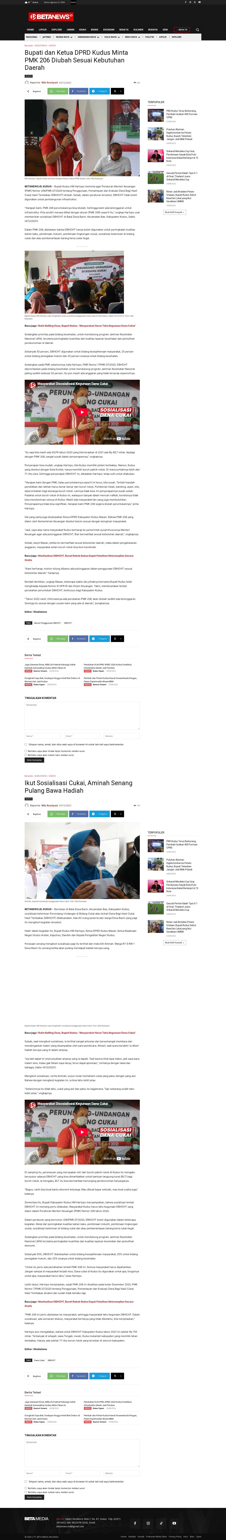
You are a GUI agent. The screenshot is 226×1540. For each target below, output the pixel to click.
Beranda (29, 45)
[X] (195, 2)
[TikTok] (161, 1524)
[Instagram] (190, 2)
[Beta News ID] (51, 16)
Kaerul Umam (40, 671)
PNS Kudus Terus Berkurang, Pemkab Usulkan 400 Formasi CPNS (181, 114)
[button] (197, 30)
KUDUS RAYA (41, 45)
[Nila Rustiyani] (27, 83)
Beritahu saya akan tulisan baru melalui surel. (51, 755)
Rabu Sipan (98, 671)
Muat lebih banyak (173, 212)
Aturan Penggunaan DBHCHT (47, 623)
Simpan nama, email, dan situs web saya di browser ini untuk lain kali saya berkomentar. (76, 744)
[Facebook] (186, 2)
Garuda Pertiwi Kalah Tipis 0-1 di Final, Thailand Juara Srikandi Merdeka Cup (182, 176)
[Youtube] (199, 2)
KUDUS (52, 45)
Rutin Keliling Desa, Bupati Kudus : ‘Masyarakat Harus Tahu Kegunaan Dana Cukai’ (87, 325)
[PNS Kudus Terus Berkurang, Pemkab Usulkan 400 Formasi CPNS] (156, 115)
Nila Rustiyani (50, 82)
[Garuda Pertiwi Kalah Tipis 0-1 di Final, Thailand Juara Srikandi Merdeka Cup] (156, 177)
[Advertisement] (174, 65)
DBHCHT (68, 623)
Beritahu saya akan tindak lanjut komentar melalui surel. (56, 751)
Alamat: (60, 1518)
